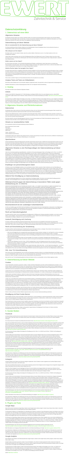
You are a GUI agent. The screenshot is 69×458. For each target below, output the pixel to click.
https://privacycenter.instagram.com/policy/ (37, 391)
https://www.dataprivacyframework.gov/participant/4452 (29, 356)
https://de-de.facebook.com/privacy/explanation (17, 329)
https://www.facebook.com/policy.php (12, 350)
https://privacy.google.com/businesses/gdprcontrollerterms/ (16, 425)
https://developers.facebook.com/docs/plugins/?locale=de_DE (45, 320)
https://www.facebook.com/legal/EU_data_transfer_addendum (17, 349)
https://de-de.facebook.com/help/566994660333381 (39, 349)
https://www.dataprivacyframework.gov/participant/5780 (29, 433)
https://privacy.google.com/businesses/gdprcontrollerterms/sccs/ (42, 425)
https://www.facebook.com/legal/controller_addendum (22, 341)
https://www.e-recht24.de (13, 452)
